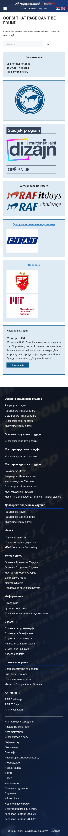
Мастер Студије (14, 583)
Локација (10, 752)
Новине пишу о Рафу (17, 803)
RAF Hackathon (14, 709)
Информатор (12, 783)
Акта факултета (14, 732)
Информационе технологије (21, 441)
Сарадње (34, 265)
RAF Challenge (13, 699)
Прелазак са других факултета (22, 588)
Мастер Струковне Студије (20, 572)
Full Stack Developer (16, 674)
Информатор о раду (16, 737)
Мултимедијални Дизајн (19, 491)
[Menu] (4, 8)
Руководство (12, 762)
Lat (45, 8)
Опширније (18, 365)
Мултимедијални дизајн (18, 426)
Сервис (32, 8)
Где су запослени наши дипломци (34, 224)
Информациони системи (19, 421)
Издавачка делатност (17, 726)
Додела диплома (14, 654)
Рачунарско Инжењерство (20, 476)
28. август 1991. (16, 338)
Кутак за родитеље (16, 608)
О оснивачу (11, 747)
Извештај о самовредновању (22, 757)
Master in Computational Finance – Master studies (33, 496)
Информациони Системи (19, 481)
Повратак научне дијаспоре (21, 542)
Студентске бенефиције (19, 633)
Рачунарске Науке (15, 471)
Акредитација (13, 767)
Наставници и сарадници (19, 721)
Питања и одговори (16, 788)
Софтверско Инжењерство (21, 486)
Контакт (23, 8)
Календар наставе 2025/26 (20, 814)
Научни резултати (15, 537)
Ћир (40, 8)
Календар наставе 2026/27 (20, 819)
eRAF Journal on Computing (21, 547)
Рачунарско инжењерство (20, 410)
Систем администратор (18, 679)
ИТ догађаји (12, 798)
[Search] (48, 43)
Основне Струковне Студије (21, 567)
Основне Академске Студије (21, 562)
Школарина (11, 603)
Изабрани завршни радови (20, 643)
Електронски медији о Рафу (21, 809)
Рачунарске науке (15, 405)
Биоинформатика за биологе (22, 669)
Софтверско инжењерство (20, 415)
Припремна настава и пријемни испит (27, 613)
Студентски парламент (18, 648)
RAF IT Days (12, 704)
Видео (8, 778)
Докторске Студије (15, 577)
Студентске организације (19, 628)
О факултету (12, 742)
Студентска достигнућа (18, 638)
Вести (8, 773)
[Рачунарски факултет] (27, 4)
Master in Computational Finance (23, 684)
